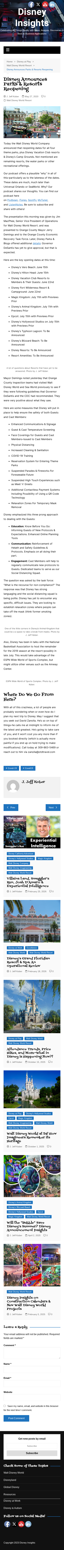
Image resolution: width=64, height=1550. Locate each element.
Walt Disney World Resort (19, 100)
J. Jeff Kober (13, 96)
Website (8, 1392)
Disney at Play (15, 1038)
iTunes (23, 200)
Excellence (32, 948)
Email (7, 1378)
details (37, 243)
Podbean (12, 200)
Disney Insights (32, 17)
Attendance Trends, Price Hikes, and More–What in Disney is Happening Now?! (30, 1053)
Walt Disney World (16, 952)
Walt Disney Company (18, 863)
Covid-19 (12, 768)
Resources (10, 1494)
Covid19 (29, 768)
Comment (10, 1345)
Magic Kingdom (45, 858)
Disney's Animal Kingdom (19, 1202)
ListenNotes (16, 204)
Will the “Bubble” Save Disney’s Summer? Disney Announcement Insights (28, 1226)
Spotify (32, 200)
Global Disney (11, 1487)
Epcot (11, 1118)
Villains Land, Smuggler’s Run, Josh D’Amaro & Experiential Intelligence (28, 882)
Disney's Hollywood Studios (20, 858)
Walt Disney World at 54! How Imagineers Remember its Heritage (32, 1137)
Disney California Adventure (20, 854)
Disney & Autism (13, 1508)
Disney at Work (15, 948)
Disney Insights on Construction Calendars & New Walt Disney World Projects (28, 1303)
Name (7, 1364)
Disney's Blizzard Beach (19, 1207)
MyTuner (43, 200)
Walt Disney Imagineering (19, 868)
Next (51, 807)
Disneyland (10, 1480)
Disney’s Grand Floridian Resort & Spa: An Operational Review (28, 962)
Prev (12, 807)
